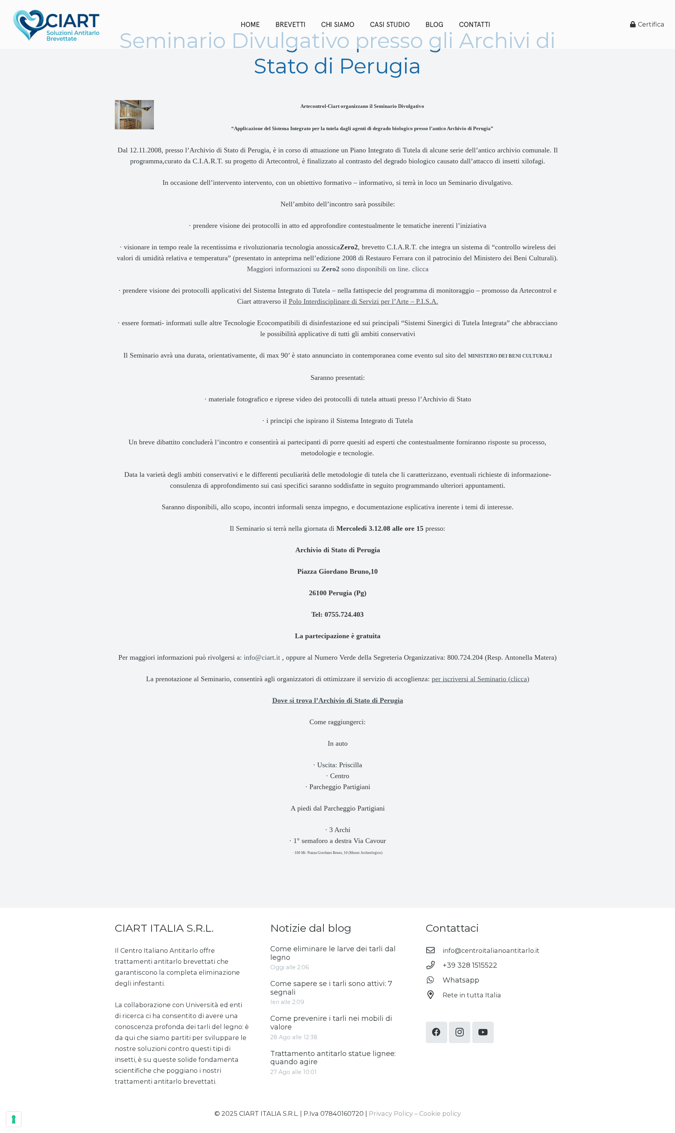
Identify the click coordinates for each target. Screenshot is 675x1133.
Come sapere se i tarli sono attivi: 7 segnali (331, 988)
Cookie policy (440, 1113)
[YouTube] (483, 1032)
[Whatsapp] (434, 980)
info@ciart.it (262, 657)
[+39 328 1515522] (434, 965)
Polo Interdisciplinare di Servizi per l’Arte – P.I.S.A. (363, 301)
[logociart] (56, 24)
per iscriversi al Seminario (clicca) (480, 679)
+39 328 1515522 (470, 965)
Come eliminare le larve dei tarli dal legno (333, 953)
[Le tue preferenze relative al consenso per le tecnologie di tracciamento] (13, 1119)
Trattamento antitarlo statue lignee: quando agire (333, 1058)
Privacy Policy (391, 1113)
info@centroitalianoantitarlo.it (491, 950)
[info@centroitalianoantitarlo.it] (434, 950)
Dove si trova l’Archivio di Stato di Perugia (337, 700)
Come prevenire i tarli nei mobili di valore (331, 1022)
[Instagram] (459, 1032)
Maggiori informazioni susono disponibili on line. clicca (338, 269)
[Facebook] (436, 1032)
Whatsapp (461, 980)
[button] (447, 24)
